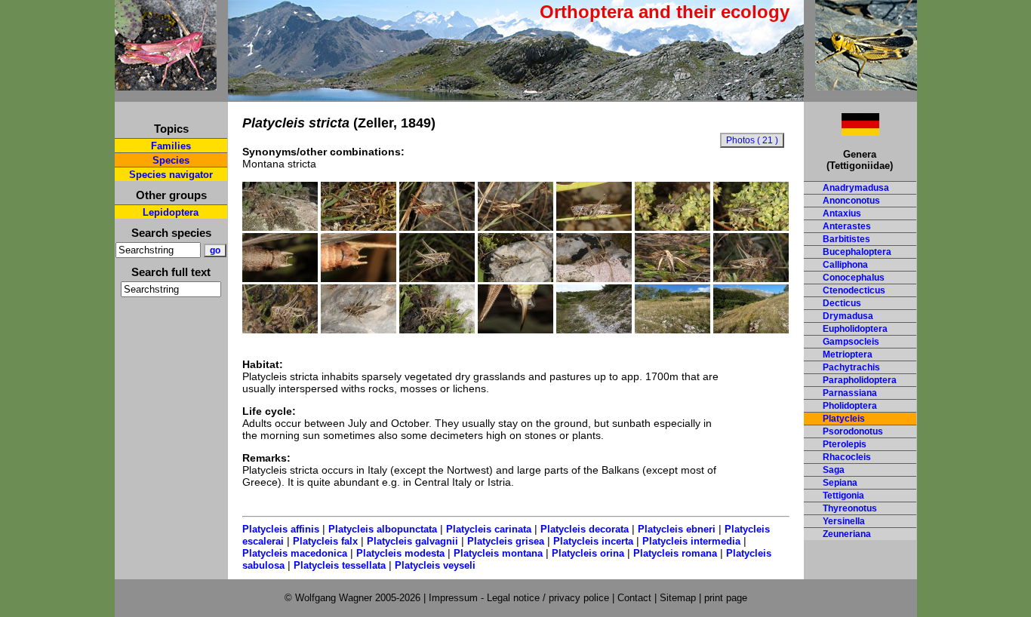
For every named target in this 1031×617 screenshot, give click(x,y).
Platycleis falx (325, 541)
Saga (834, 470)
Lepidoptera (171, 212)
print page (725, 597)
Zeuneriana (847, 534)
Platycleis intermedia (691, 541)
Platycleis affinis (280, 529)
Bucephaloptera (857, 252)
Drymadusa (848, 316)
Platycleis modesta (400, 553)
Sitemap (678, 597)
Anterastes (847, 226)
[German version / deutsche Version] (841, 131)
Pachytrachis (851, 367)
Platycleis (844, 418)
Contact (634, 597)
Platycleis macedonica (294, 553)
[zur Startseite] (166, 84)
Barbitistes (846, 239)
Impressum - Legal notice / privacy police (520, 597)
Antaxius (842, 213)
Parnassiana (850, 393)
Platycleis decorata (584, 529)
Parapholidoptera (860, 380)
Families (171, 146)
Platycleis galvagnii (412, 541)
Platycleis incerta (593, 541)
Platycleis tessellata (340, 565)
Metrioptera (848, 354)
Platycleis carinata (488, 529)
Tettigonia (843, 495)
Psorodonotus (853, 431)
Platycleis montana (498, 553)
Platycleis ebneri (677, 529)
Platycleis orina (588, 553)
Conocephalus (854, 277)
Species (170, 160)
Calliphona (845, 264)
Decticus (842, 303)
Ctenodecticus (854, 290)
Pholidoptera (850, 406)
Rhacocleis (847, 457)
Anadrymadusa (856, 188)
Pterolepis (844, 444)
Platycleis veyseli (435, 565)
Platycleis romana (675, 553)
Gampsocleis (851, 341)
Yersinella (844, 521)
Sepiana (840, 482)
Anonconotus (851, 200)
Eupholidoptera (855, 329)
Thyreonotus (850, 508)
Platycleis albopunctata (382, 529)
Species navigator (171, 174)
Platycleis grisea (505, 541)
